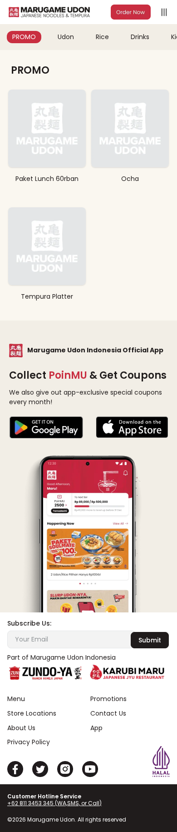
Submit (149, 640)
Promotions (108, 699)
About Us (21, 728)
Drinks (140, 36)
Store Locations (31, 713)
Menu (16, 699)
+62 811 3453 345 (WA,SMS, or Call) (54, 803)
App (96, 728)
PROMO (24, 36)
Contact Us (108, 713)
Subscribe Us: (29, 623)
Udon (66, 36)
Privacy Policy (28, 742)
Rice (102, 36)
